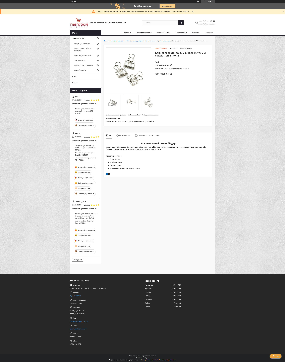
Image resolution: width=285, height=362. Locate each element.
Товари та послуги (143, 33)
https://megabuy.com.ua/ (79, 321)
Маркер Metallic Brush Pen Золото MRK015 (84, 222)
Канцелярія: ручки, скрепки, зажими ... (141, 41)
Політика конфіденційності (167, 360)
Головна (127, 33)
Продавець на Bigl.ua (142, 358)
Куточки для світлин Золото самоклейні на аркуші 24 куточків (85, 111)
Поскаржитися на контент (149, 360)
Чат (277, 356)
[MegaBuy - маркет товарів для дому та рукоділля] (79, 23)
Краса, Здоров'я (80, 70)
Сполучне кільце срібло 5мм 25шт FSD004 (85, 159)
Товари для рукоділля (117, 41)
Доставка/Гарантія (163, 33)
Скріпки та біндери (163, 41)
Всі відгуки (77, 260)
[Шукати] (181, 22)
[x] (109, 174)
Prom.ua (153, 356)
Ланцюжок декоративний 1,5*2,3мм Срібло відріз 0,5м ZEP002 (85, 148)
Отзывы (75, 82)
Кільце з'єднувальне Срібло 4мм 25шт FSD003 (85, 154)
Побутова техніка (80, 60)
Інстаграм (209, 33)
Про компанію (181, 33)
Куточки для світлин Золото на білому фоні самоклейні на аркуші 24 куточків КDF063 (86, 216)
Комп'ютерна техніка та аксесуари (82, 50)
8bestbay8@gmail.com (78, 329)
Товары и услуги (78, 38)
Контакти (196, 33)
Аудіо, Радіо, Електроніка (83, 55)
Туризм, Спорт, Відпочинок (84, 65)
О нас (74, 77)
